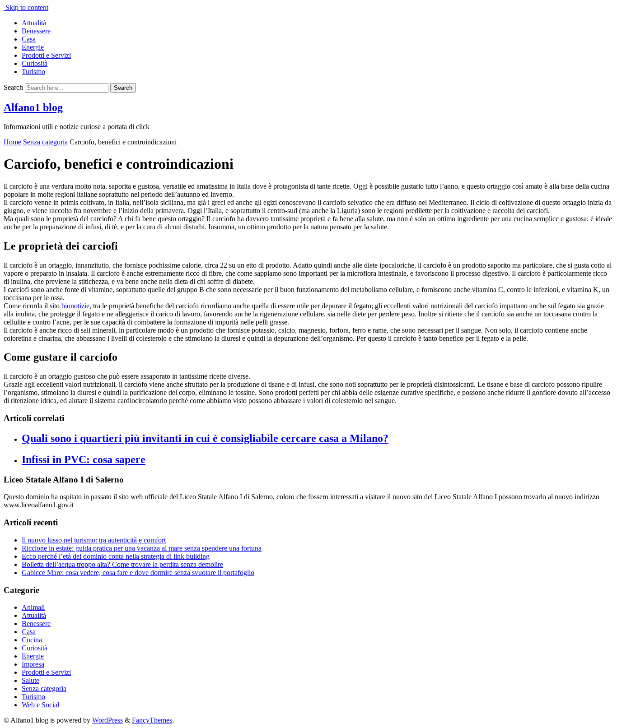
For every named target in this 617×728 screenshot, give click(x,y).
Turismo (33, 71)
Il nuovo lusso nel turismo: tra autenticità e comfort (94, 540)
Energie (33, 47)
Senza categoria (45, 142)
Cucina (32, 640)
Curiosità (34, 63)
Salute (30, 680)
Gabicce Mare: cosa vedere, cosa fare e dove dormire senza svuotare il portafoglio (138, 572)
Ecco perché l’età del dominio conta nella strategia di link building (116, 556)
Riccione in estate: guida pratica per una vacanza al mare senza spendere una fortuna (142, 548)
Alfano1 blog (33, 107)
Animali (33, 607)
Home (12, 142)
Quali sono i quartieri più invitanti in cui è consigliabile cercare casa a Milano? (205, 438)
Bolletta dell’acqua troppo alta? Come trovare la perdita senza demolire (122, 564)
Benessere (36, 31)
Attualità (34, 23)
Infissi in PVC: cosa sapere (83, 459)
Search (13, 87)
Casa (29, 39)
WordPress (107, 720)
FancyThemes (152, 720)
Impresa (33, 664)
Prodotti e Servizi (46, 55)
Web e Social (40, 705)
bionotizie (75, 306)
